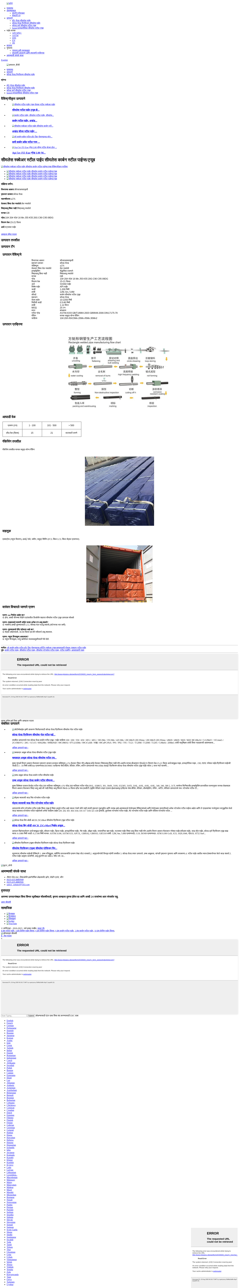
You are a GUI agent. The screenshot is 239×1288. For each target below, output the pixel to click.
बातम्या (9, 45)
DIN (14, 38)
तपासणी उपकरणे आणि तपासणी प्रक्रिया (28, 53)
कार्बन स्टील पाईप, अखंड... (24, 120)
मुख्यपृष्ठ (10, 8)
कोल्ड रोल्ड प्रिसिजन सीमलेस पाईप (26, 23)
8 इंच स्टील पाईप (7, 931)
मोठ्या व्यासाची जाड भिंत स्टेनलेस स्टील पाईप (33, 803)
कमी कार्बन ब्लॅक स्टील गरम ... (26, 142)
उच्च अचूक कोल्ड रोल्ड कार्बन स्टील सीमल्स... (33, 780)
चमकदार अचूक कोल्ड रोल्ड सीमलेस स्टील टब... (34, 757)
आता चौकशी (6, 902)
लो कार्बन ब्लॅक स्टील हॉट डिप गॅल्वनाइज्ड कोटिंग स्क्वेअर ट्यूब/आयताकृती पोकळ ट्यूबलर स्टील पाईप (46, 647)
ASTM (15, 35)
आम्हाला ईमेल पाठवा (9, 234)
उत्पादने (10, 18)
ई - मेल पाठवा (6, 936)
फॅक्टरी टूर (16, 15)
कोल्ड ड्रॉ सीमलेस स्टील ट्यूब (24, 25)
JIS (13, 43)
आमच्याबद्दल (11, 10)
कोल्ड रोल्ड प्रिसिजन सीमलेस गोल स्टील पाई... (33, 734)
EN (13, 40)
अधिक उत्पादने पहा (20, 747)
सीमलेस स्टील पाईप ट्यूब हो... (26, 109)
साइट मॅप (41, 928)
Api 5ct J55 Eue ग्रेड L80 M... (29, 152)
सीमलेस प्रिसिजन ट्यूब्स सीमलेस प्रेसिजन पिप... (34, 848)
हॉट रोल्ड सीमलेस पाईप (21, 20)
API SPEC (17, 33)
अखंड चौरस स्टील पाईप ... (24, 131)
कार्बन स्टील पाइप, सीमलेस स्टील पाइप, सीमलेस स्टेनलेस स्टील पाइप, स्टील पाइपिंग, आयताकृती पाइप (44, 650)
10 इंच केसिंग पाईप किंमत (104, 931)
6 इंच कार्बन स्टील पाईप (64, 931)
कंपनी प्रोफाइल (18, 13)
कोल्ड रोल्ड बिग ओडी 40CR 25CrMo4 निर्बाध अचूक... (38, 825)
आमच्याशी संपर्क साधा (15, 55)
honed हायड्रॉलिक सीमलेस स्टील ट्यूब (28, 28)
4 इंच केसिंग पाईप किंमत (24, 931)
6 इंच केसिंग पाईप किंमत (44, 931)
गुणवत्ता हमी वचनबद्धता (21, 50)
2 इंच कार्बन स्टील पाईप (84, 931)
